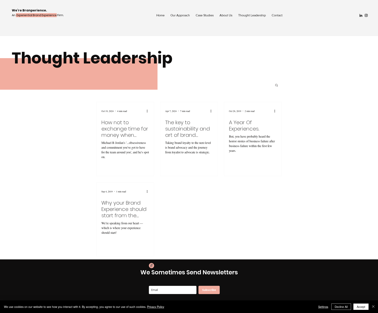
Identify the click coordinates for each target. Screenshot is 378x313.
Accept (361, 307)
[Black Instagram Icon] (366, 15)
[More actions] (148, 111)
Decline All (341, 307)
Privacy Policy (155, 307)
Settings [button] (323, 307)
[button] (276, 85)
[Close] (373, 307)
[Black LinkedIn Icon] (361, 15)
